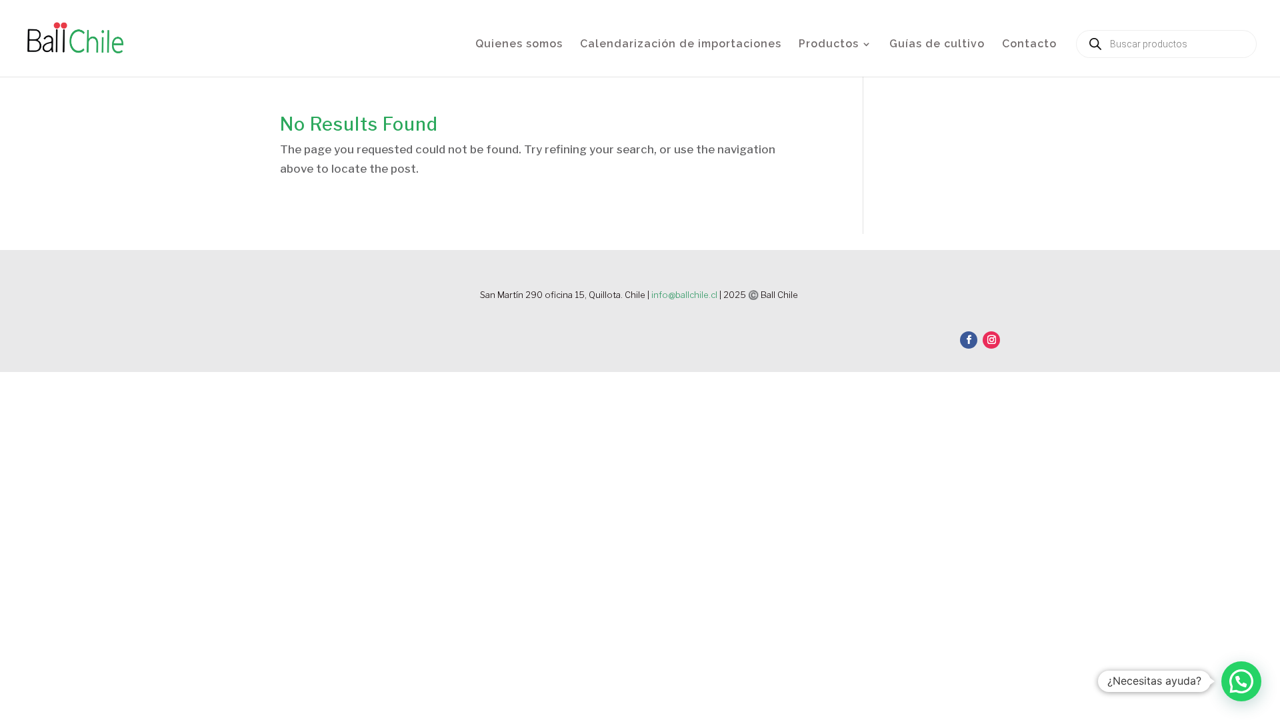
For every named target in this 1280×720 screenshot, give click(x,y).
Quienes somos (519, 44)
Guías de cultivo (937, 44)
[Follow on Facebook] (968, 340)
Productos (829, 44)
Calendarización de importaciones (680, 44)
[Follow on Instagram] (991, 340)
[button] (1241, 681)
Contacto (1029, 44)
